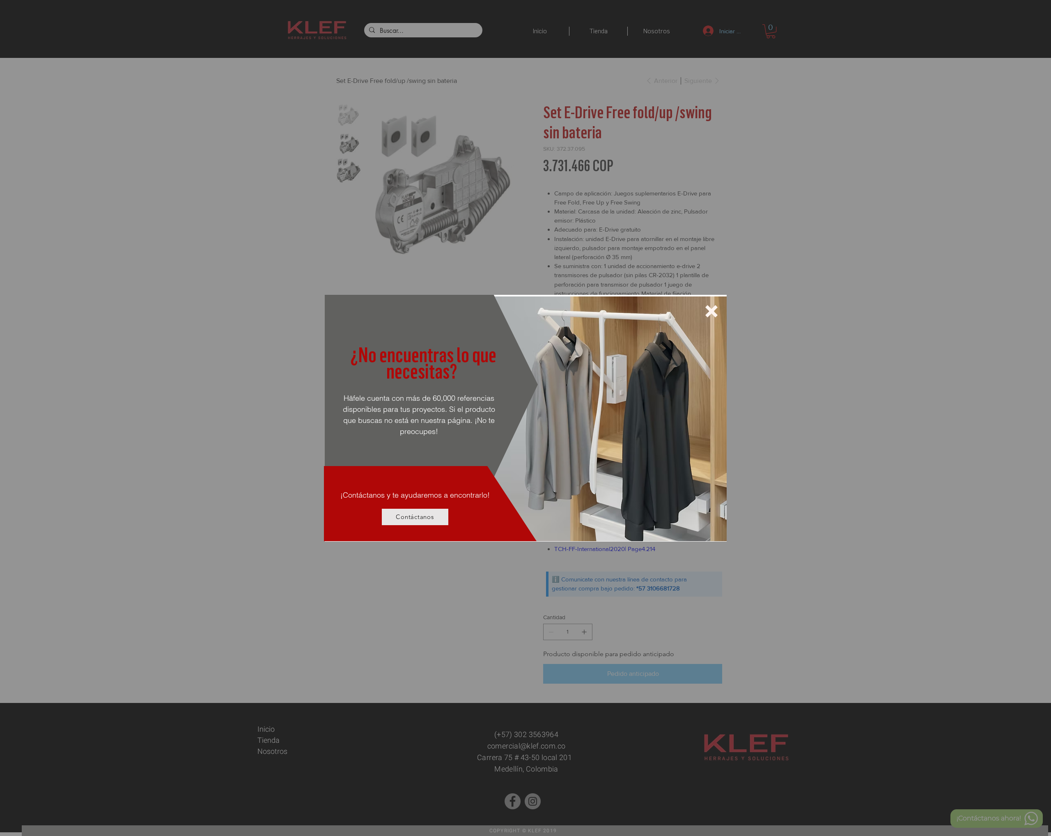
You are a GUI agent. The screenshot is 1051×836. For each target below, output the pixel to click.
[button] (711, 311)
